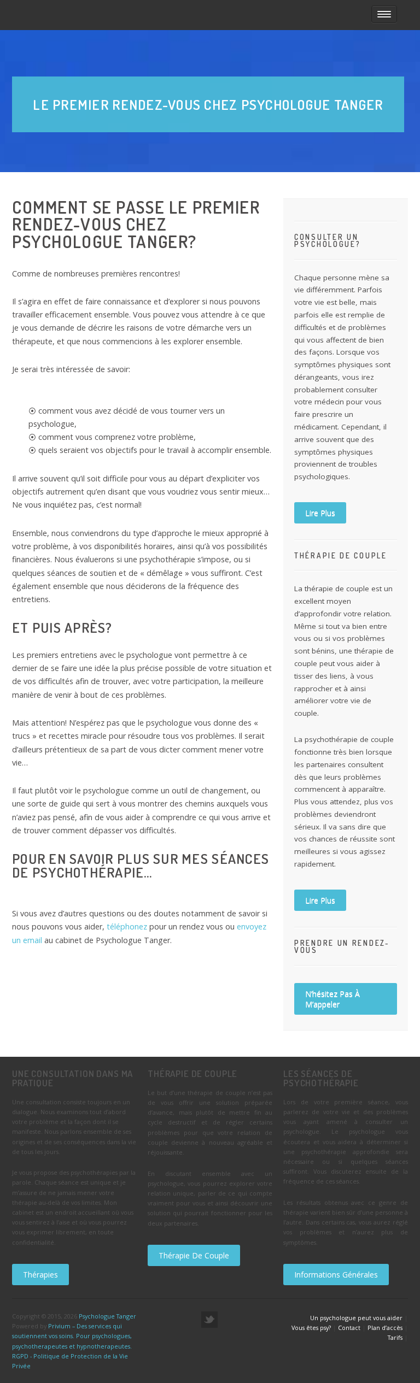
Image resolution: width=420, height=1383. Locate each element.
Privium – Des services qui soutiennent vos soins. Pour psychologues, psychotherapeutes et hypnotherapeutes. (72, 1336)
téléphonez (128, 926)
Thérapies (40, 1274)
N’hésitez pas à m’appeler (332, 998)
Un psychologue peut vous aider (356, 1318)
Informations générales (336, 1274)
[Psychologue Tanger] (155, 15)
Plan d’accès (385, 1327)
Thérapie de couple (194, 1255)
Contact (349, 1327)
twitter (209, 1319)
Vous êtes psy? (311, 1327)
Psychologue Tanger (107, 1316)
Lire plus (320, 513)
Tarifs (395, 1337)
